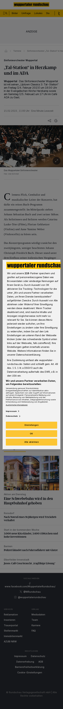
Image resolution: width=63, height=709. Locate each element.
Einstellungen (32, 425)
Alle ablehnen (31, 442)
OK (31, 433)
